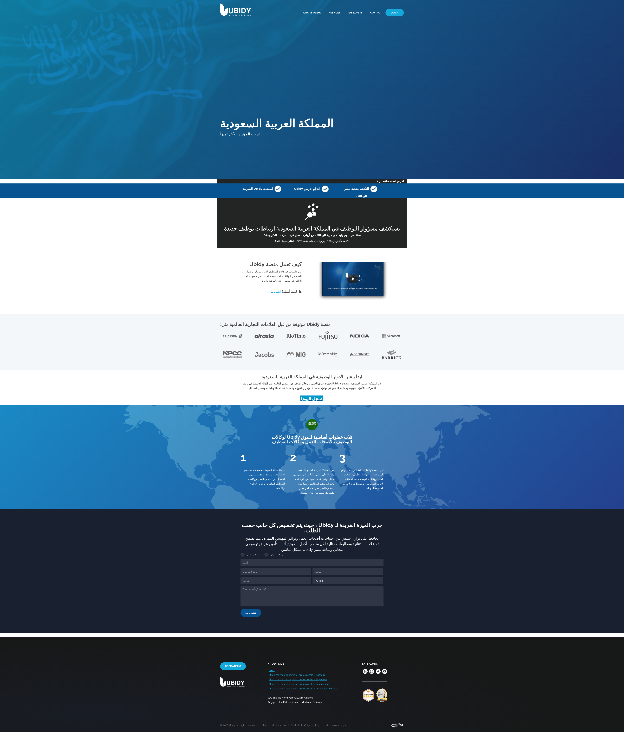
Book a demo (233, 666)
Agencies (335, 12)
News (272, 670)
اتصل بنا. (275, 291)
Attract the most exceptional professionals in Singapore (298, 679)
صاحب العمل (253, 554)
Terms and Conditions (274, 725)
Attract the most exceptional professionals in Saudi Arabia (299, 684)
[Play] (352, 279)
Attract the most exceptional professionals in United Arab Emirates (303, 688)
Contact (376, 12)
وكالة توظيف (277, 554)
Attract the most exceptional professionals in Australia (297, 675)
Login (394, 12)
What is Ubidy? (312, 12)
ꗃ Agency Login (312, 725)
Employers (355, 12)
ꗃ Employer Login (336, 725)
